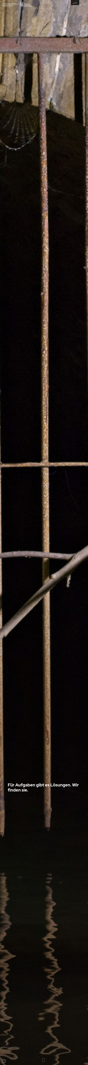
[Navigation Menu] (85, 5)
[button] (4, 1061)
